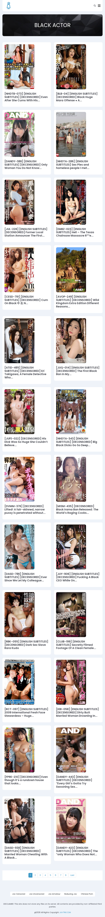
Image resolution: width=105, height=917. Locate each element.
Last (72, 875)
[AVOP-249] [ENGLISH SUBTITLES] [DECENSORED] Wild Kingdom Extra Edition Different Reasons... (77, 301)
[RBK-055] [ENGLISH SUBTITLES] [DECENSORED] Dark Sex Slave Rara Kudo (26, 645)
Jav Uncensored (36, 894)
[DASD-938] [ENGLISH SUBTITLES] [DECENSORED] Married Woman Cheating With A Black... (25, 852)
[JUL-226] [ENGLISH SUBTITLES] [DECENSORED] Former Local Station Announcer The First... (25, 232)
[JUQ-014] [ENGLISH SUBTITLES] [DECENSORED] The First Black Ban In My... (77, 371)
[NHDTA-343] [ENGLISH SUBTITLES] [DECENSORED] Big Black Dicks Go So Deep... (76, 442)
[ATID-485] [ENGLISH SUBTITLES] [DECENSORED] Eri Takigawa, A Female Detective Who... (25, 372)
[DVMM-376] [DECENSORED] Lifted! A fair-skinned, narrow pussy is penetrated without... (25, 509)
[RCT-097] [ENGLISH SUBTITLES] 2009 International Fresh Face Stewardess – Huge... (26, 712)
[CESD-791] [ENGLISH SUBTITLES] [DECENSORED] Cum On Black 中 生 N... (26, 300)
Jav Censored (18, 894)
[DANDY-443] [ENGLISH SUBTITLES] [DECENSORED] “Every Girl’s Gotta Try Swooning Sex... (74, 781)
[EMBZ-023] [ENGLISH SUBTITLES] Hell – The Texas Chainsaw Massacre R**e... (75, 232)
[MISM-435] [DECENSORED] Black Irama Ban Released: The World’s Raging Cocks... (77, 509)
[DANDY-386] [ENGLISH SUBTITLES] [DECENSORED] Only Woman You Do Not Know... (26, 165)
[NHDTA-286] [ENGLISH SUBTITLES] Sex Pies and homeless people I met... (72, 165)
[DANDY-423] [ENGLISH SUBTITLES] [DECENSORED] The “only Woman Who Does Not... (77, 851)
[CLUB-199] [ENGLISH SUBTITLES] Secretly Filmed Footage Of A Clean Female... (76, 645)
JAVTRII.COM (65, 912)
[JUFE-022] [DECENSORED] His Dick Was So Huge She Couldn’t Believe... (26, 442)
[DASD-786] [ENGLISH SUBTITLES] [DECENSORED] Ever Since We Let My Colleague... (25, 577)
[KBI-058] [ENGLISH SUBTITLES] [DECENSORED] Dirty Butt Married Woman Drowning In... (77, 712)
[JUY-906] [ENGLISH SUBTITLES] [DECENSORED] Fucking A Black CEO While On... (77, 577)
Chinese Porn (87, 894)
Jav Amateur (54, 894)
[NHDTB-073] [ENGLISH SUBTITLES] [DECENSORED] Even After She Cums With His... (26, 97)
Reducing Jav (70, 894)
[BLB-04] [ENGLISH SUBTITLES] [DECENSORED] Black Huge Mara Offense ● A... (77, 97)
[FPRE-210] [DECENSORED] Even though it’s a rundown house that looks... (26, 780)
